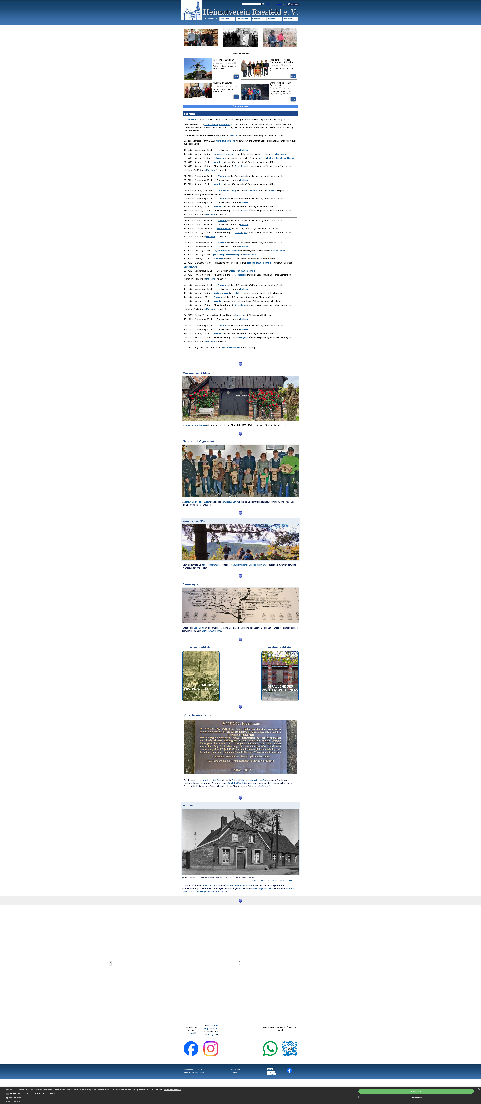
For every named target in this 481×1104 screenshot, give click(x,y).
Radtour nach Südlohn (223, 59)
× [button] (479, 1089)
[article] (212, 69)
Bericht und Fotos (285, 158)
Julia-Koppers (231, 885)
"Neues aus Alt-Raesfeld (242, 270)
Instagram (212, 1034)
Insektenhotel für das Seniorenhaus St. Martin (281, 60)
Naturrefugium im (230, 501)
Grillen (261, 158)
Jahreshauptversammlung (226, 254)
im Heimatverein (211, 564)
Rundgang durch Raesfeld (208, 780)
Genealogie (226, 19)
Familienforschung (227, 190)
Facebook (190, 1033)
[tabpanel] (240, 237)
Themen (271, 19)
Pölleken (233, 135)
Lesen (236, 77)
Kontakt (270, 1069)
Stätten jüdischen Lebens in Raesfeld (249, 780)
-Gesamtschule (245, 885)
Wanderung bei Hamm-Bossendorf (281, 83)
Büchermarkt (251, 190)
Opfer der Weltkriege (211, 630)
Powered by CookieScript (13, 1101)
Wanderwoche (224, 228)
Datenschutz (271, 1074)
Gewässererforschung (224, 154)
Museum (272, 190)
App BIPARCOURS (236, 783)
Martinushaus (249, 254)
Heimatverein (211, 19)
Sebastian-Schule (209, 885)
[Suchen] (262, 4)
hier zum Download (225, 140)
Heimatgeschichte (262, 888)
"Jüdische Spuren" (261, 786)
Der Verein (288, 19)
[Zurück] (110, 963)
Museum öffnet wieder (223, 82)
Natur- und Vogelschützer (197, 501)
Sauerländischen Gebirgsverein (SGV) (250, 564)
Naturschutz (242, 19)
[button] (93, 1098)
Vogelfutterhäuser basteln (226, 250)
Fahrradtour (220, 158)
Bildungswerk (190, 266)
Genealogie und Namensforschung (212, 891)
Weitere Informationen (172, 1090)
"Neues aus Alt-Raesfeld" (259, 262)
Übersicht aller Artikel (240, 106)
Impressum (271, 1072)
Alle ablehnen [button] (416, 1097)
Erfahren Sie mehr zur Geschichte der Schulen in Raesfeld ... (276, 880)
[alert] (240, 1095)
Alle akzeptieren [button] (416, 1091)
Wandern (256, 19)
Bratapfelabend (222, 293)
